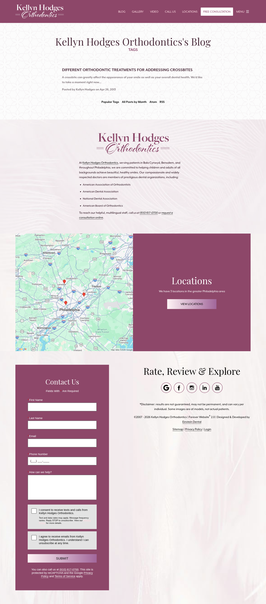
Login (207, 429)
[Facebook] (179, 387)
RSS (162, 102)
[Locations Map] (74, 292)
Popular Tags (110, 102)
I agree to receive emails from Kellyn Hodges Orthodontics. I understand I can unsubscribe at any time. (64, 540)
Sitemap (178, 429)
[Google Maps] (166, 387)
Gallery (138, 11)
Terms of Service (65, 576)
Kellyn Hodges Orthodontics (100, 162)
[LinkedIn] (204, 387)
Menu (240, 11)
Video (154, 11)
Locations (189, 11)
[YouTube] (217, 387)
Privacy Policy (193, 429)
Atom (153, 102)
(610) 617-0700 (69, 569)
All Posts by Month (134, 102)
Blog (121, 11)
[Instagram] (192, 387)
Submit (62, 558)
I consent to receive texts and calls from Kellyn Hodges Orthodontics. (65, 516)
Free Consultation (217, 11)
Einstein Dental (191, 422)
